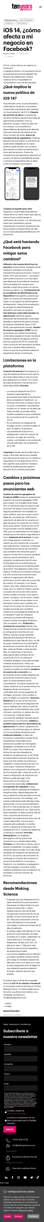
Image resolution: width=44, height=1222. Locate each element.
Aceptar (8, 1216)
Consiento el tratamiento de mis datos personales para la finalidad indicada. (21, 1120)
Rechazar (18, 1216)
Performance (22, 23)
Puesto (7, 1074)
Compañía (8, 1064)
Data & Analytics (26, 20)
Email (6, 1084)
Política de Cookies (25, 1210)
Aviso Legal (4, 1183)
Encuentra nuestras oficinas (24, 1157)
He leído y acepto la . (16, 1112)
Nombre (7, 1045)
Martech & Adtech (9, 53)
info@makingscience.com (23, 1145)
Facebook (9, 23)
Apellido (7, 1054)
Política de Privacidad (16, 1114)
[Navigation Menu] (40, 7)
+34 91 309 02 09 (20, 1140)
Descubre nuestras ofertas (24, 1168)
